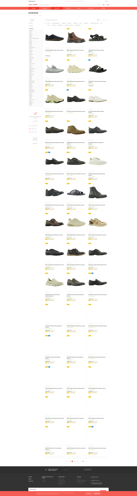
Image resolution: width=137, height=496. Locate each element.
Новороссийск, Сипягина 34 (70, 1)
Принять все (96, 493)
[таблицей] (107, 20)
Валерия (35, 138)
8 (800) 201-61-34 (32, 1)
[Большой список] (99, 20)
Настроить (82, 493)
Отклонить (89, 493)
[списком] (105, 20)
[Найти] (99, 5)
